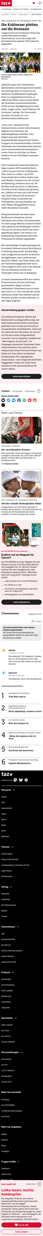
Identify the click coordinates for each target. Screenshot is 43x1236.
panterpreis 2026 (8, 962)
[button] (40, 3)
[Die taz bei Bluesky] (21, 781)
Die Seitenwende (8, 905)
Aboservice (6, 1174)
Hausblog (5, 899)
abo (3, 934)
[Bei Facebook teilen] (19, 400)
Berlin (3, 825)
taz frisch (5, 1030)
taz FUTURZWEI (8, 1105)
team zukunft (6, 1025)
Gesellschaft (6, 808)
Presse (4, 916)
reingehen (5, 1008)
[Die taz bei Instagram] (26, 781)
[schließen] (39, 1184)
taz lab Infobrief (8, 1042)
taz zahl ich (6, 945)
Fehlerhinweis (30, 391)
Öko (3, 802)
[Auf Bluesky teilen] (14, 400)
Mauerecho (6, 996)
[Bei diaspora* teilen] (29, 400)
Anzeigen (5, 1151)
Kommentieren (17, 391)
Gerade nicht (30, 1184)
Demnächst (6, 1059)
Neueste (32, 614)
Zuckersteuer (7, 854)
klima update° (7, 991)
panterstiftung (7, 956)
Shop (3, 1145)
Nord (3, 831)
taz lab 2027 (6, 1082)
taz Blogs (5, 1100)
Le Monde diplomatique (11, 1111)
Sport (3, 819)
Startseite (5, 14)
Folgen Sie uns (6, 780)
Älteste (39, 614)
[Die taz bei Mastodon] (15, 781)
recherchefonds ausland (11, 951)
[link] (7, 9)
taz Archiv (5, 1116)
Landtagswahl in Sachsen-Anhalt (15, 865)
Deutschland (23, 14)
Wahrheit (5, 836)
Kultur (4, 814)
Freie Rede (6, 1002)
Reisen (4, 1134)
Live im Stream (7, 1070)
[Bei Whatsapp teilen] (24, 400)
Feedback (5, 1168)
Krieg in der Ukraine (9, 859)
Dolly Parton (6, 871)
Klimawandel (6, 876)
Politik (13, 14)
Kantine (4, 1140)
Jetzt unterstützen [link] (22, 376)
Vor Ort (4, 1065)
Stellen (4, 911)
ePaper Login (7, 1180)
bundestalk (6, 979)
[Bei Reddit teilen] (35, 400)
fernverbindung (7, 985)
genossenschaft (8, 939)
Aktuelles (5, 894)
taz (7, 774)
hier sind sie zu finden (12, 638)
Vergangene (6, 1076)
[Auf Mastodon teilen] (8, 400)
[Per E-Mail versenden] (3, 400)
